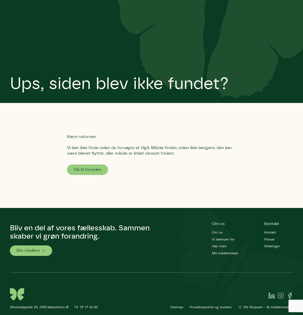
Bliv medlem (28, 250)
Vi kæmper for (223, 239)
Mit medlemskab (225, 253)
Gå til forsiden (87, 170)
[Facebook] (290, 296)
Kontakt (271, 224)
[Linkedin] (271, 296)
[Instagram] (280, 296)
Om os (218, 224)
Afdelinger (272, 246)
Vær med (219, 246)
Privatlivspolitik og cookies (210, 307)
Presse (269, 239)
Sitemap (176, 307)
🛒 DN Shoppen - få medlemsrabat (265, 307)
